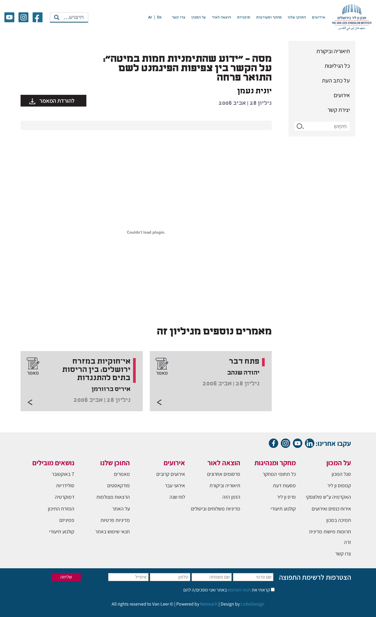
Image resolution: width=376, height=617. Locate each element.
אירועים (318, 17)
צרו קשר (178, 17)
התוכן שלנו (297, 17)
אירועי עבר (175, 485)
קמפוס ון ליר (339, 485)
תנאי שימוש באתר (112, 531)
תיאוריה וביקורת (333, 51)
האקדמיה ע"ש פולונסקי (328, 496)
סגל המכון (341, 474)
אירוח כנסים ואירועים (331, 508)
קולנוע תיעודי (283, 508)
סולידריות (65, 485)
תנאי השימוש (239, 590)
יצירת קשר (339, 110)
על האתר (121, 508)
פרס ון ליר (286, 496)
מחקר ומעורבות (269, 17)
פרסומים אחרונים (223, 474)
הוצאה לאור (221, 17)
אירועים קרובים (170, 474)
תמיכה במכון (338, 520)
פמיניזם (66, 520)
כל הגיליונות (337, 66)
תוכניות (243, 17)
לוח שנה (177, 496)
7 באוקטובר (63, 474)
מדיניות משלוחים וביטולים (215, 508)
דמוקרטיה (64, 496)
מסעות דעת (284, 485)
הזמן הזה (231, 496)
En (159, 17)
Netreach (209, 604)
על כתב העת (336, 80)
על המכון (198, 17)
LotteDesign (252, 604)
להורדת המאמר (56, 100)
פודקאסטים (118, 485)
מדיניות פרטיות (115, 520)
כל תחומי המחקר (279, 474)
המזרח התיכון (61, 508)
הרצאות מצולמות (113, 496)
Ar (150, 17)
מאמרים (122, 474)
